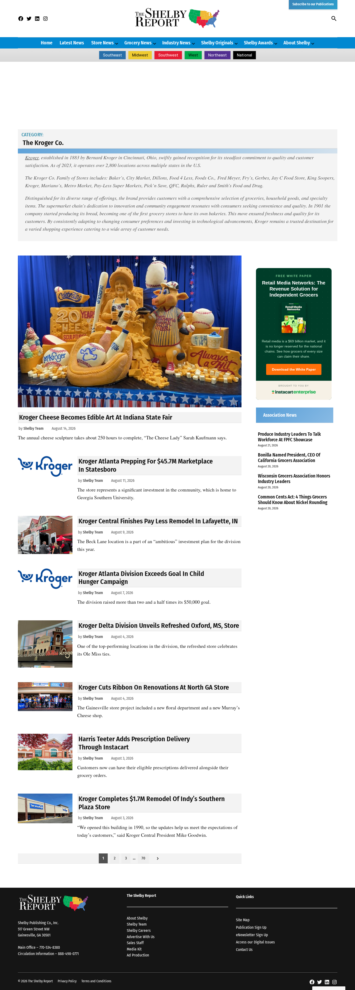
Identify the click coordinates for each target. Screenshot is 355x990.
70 (143, 858)
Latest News (72, 43)
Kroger (32, 157)
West (193, 55)
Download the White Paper (294, 369)
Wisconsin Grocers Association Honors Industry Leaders (294, 478)
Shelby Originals (217, 43)
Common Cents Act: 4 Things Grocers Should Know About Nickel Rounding (292, 499)
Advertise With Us (141, 937)
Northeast (217, 55)
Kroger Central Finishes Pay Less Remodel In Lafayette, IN (158, 521)
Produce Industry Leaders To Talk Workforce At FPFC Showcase (289, 437)
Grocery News (138, 43)
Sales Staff (135, 943)
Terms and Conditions (96, 981)
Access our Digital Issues (255, 942)
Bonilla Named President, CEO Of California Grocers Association (289, 457)
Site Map (243, 920)
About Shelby (297, 43)
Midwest (140, 55)
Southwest (168, 55)
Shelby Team (33, 428)
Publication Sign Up (251, 927)
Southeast (112, 55)
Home (46, 43)
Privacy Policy (67, 981)
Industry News (176, 43)
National (244, 55)
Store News (102, 43)
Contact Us (244, 949)
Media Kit (134, 949)
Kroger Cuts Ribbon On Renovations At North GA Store (153, 687)
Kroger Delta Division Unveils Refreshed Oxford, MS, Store (158, 626)
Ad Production (138, 955)
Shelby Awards (258, 43)
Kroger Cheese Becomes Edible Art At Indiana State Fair (95, 417)
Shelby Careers (139, 930)
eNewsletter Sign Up (252, 935)
